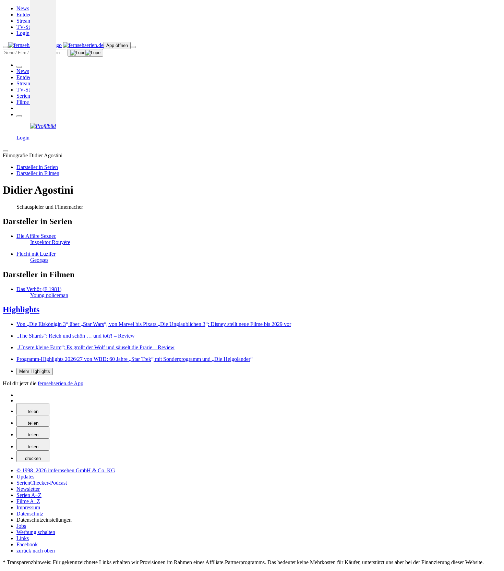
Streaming (27, 21)
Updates (25, 476)
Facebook (27, 544)
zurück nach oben (35, 551)
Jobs (21, 526)
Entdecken (27, 14)
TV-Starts (26, 27)
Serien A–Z (28, 96)
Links (22, 538)
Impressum (28, 507)
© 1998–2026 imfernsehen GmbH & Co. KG (65, 470)
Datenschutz (29, 514)
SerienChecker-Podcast (41, 483)
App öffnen (117, 45)
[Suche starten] (85, 53)
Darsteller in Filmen (37, 173)
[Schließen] (5, 151)
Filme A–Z (28, 102)
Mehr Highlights (34, 371)
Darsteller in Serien (37, 167)
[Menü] (133, 47)
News (22, 8)
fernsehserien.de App (60, 383)
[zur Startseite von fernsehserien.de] (83, 45)
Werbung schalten (35, 532)
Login (22, 33)
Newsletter (28, 489)
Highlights (21, 309)
